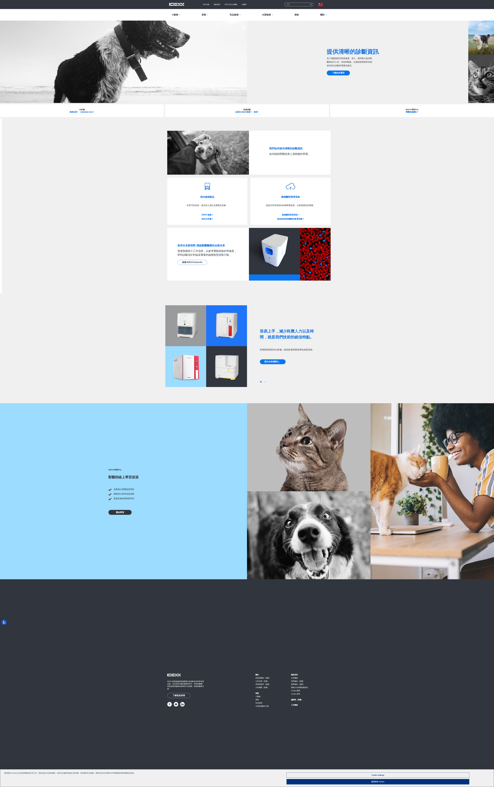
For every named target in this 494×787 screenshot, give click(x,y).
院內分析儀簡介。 (272, 361)
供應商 (244, 4)
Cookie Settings (378, 775)
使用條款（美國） (298, 681)
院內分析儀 (206, 219)
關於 (257, 675)
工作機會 (294, 705)
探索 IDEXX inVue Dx (192, 262)
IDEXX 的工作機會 (231, 4)
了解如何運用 (338, 73)
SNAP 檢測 (206, 215)
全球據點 (294, 678)
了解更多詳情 (179, 695)
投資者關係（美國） (263, 678)
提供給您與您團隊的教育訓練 (289, 219)
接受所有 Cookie (377, 782)
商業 (257, 693)
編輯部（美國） (297, 700)
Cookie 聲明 (295, 691)
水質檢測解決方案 (262, 706)
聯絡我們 (217, 4)
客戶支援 (206, 4)
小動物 (258, 696)
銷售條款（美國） (298, 684)
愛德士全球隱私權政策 (299, 687)
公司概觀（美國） (262, 687)
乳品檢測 (258, 703)
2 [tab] (264, 382)
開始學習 (120, 512)
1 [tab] (261, 382)
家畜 (257, 700)
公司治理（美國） (262, 681)
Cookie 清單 (295, 694)
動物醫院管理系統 (290, 215)
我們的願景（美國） (263, 684)
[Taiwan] (321, 4)
